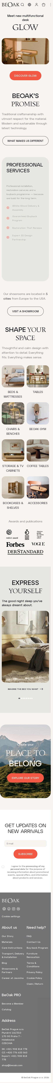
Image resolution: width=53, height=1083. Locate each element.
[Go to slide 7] (30, 698)
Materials (7, 941)
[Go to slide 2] (21, 698)
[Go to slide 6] (28, 698)
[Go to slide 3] (23, 698)
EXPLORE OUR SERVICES (23, 275)
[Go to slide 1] (19, 698)
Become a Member (13, 1003)
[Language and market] (29, 5)
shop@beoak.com (12, 1065)
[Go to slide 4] (24, 698)
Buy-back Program (37, 947)
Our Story (7, 936)
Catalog (6, 1009)
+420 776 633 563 (16, 1052)
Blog (4, 962)
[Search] (22, 5)
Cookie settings (11, 916)
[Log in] (36, 5)
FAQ (29, 936)
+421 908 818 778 (16, 1049)
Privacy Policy (34, 972)
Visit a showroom (25, 311)
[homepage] (10, 4)
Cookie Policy (34, 978)
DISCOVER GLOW (25, 75)
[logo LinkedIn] (18, 908)
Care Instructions (12, 947)
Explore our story (25, 777)
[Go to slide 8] (32, 698)
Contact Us (33, 941)
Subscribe (25, 854)
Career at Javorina (13, 978)
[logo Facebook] (8, 908)
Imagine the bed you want (23, 689)
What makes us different (25, 140)
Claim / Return (35, 983)
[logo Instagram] (13, 908)
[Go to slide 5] (26, 698)
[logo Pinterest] (4, 908)
